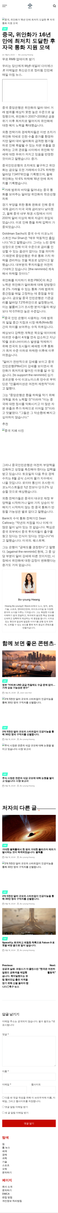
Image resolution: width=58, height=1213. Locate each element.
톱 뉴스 (6, 1147)
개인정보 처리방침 (12, 1200)
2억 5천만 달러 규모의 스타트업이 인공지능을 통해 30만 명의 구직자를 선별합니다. (28, 733)
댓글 (5, 1034)
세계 (4, 1151)
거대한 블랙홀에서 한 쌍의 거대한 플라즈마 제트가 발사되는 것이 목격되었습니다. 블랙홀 (29, 851)
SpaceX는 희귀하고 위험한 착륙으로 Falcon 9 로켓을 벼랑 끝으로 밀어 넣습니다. (28, 944)
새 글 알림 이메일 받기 (17, 1112)
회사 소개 (7, 1186)
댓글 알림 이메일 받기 (16, 1106)
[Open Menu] (4, 6)
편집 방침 (7, 1197)
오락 (4, 1168)
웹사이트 (36, 1084)
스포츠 (5, 1165)
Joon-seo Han (26, 693)
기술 (4, 1161)
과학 (5, 845)
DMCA (6, 1193)
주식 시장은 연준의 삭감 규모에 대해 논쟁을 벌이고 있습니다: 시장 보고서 (28, 779)
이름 (5, 1071)
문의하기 (7, 1172)
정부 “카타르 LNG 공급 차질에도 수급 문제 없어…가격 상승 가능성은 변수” (28, 686)
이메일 (6, 1084)
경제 (5, 29)
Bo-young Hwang (25, 55)
